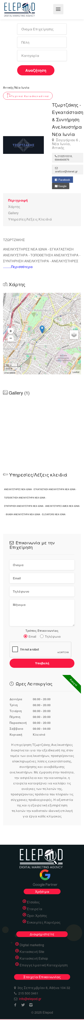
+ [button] (10, 330)
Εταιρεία (34, 909)
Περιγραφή (18, 200)
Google (62, 186)
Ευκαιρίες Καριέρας (44, 922)
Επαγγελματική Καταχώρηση (44, 965)
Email (32, 636)
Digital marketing (32, 945)
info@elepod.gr (30, 998)
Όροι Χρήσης (37, 915)
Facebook (64, 180)
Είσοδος (33, 902)
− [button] (10, 338)
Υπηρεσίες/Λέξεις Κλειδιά (30, 219)
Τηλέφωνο (53, 636)
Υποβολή (42, 663)
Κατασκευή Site (32, 951)
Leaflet (76, 372)
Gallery (13, 213)
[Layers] (74, 334)
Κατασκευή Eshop (34, 958)
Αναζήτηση (35, 70)
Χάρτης (14, 206)
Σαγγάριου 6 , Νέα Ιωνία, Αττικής (66, 143)
